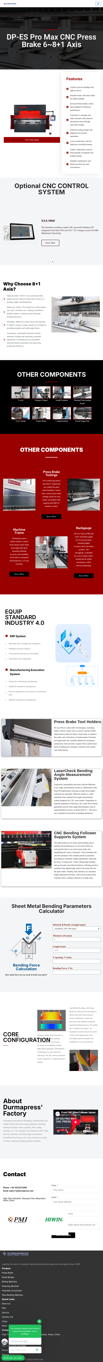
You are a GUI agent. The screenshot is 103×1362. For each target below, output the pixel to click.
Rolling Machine (9, 1281)
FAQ (4, 1308)
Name (54, 1185)
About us (6, 1303)
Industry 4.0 (7, 1317)
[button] (48, 261)
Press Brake (7, 1272)
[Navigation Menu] (98, 3)
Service (5, 1312)
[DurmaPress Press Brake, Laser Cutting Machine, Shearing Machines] (9, 3)
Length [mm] (59, 946)
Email (54, 1197)
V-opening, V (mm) (62, 957)
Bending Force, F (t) (62, 968)
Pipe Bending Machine (12, 1295)
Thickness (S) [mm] (62, 935)
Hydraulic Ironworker (12, 1290)
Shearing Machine (10, 1286)
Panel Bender (8, 1277)
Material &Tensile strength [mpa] (69, 924)
